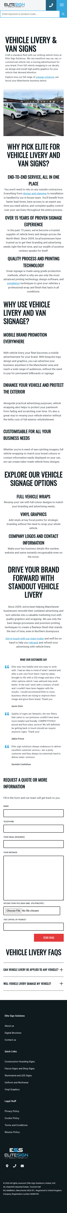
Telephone (8, 822)
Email (22, 1165)
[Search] (63, 14)
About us (9, 1026)
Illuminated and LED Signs (18, 1075)
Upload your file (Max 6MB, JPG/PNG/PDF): (23, 903)
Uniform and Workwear (17, 1082)
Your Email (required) (14, 837)
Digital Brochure (13, 1032)
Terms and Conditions (16, 1125)
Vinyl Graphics (12, 1089)
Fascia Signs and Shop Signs (20, 1068)
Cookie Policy (12, 1118)
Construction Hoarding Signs (20, 1061)
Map (7, 1165)
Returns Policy (12, 1132)
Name (6, 806)
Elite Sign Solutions (14, 5)
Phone (14, 1165)
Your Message (10, 852)
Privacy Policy (12, 1111)
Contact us (10, 1039)
